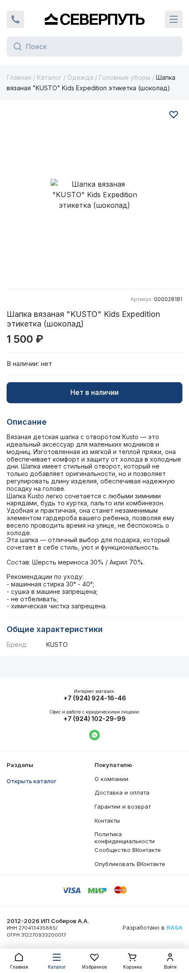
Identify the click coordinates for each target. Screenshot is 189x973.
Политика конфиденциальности (124, 838)
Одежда (80, 77)
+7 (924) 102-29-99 (94, 718)
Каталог (49, 77)
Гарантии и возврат (122, 806)
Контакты (107, 820)
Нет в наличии (94, 392)
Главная (19, 77)
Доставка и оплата (121, 792)
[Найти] (15, 46)
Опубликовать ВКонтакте (129, 863)
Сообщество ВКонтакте (127, 849)
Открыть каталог (32, 781)
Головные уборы (124, 77)
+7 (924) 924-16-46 (94, 698)
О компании (111, 778)
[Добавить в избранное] (174, 114)
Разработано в (152, 927)
